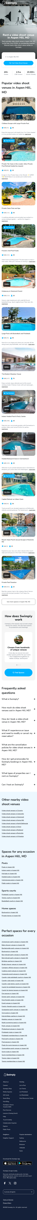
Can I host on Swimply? (13, 784)
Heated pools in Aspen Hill (11, 877)
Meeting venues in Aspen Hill (12, 1019)
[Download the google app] (25, 1163)
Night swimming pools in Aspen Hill (14, 1023)
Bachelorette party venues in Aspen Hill (15, 948)
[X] (10, 1183)
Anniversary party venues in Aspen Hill (15, 942)
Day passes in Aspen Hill (10, 993)
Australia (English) (9, 1192)
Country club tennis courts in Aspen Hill (15, 984)
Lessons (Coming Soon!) (10, 1113)
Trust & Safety (7, 1120)
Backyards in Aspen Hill (10, 912)
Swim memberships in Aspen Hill (13, 1055)
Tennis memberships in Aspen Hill (13, 1061)
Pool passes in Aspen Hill (10, 1042)
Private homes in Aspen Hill (11, 916)
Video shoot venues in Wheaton (13, 836)
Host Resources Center (26, 1098)
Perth (21, 1151)
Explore (5, 1126)
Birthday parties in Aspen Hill (12, 961)
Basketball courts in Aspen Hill (12, 901)
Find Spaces (19, 672)
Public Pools (6, 1129)
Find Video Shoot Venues (20, 63)
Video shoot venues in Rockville (12, 833)
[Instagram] (15, 1183)
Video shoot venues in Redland (12, 830)
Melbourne (22, 1141)
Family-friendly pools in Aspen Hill (13, 1006)
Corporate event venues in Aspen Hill (14, 974)
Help (4, 1116)
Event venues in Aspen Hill (11, 1003)
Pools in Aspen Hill (8, 867)
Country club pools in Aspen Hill (12, 981)
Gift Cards (6, 1095)
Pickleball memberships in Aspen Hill (14, 1035)
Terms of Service (8, 1200)
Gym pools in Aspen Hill (10, 1013)
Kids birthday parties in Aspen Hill (13, 1016)
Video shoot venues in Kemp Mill (13, 820)
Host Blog (6, 1101)
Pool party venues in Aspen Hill (12, 1039)
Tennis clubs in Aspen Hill (10, 1058)
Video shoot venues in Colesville (13, 814)
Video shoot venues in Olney (11, 827)
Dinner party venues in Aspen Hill (13, 997)
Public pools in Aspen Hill (10, 883)
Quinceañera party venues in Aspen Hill (15, 1048)
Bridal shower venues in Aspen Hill (14, 964)
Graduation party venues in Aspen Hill (15, 1010)
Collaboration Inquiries (10, 1123)
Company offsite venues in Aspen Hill (14, 968)
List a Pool (22, 1085)
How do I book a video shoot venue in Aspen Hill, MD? (15, 720)
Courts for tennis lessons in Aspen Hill (15, 990)
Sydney (21, 1138)
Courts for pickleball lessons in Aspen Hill (16, 987)
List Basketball (23, 1095)
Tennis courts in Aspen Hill (11, 898)
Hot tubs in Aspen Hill (9, 874)
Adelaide (22, 1148)
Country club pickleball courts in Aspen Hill (16, 977)
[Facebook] (4, 1183)
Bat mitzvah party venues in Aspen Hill (15, 958)
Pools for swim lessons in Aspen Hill (14, 1045)
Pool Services (7, 1110)
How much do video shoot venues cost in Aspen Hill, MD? (16, 709)
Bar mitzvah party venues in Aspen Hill (15, 955)
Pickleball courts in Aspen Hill (12, 895)
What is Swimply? (10, 699)
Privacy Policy (7, 1203)
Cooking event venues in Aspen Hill (14, 971)
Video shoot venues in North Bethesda (15, 823)
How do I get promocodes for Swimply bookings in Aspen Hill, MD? (17, 762)
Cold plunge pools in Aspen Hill (12, 880)
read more (28, 134)
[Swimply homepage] (18, 3)
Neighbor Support (8, 1138)
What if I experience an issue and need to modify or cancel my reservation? (17, 733)
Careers (5, 1085)
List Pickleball (23, 1092)
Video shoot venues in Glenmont (13, 817)
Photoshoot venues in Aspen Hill (13, 1029)
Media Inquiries (7, 1092)
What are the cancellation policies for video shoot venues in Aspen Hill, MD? (17, 747)
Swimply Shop (7, 1089)
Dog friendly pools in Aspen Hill (12, 1000)
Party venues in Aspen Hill (11, 1026)
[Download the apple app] (10, 1163)
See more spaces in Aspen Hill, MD (18, 602)
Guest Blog (6, 1098)
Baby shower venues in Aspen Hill (13, 945)
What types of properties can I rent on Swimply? (16, 775)
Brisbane (22, 1144)
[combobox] (18, 56)
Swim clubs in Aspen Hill (10, 1052)
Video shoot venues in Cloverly (12, 811)
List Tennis (22, 1089)
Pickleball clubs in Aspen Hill (11, 1032)
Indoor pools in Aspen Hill (10, 870)
